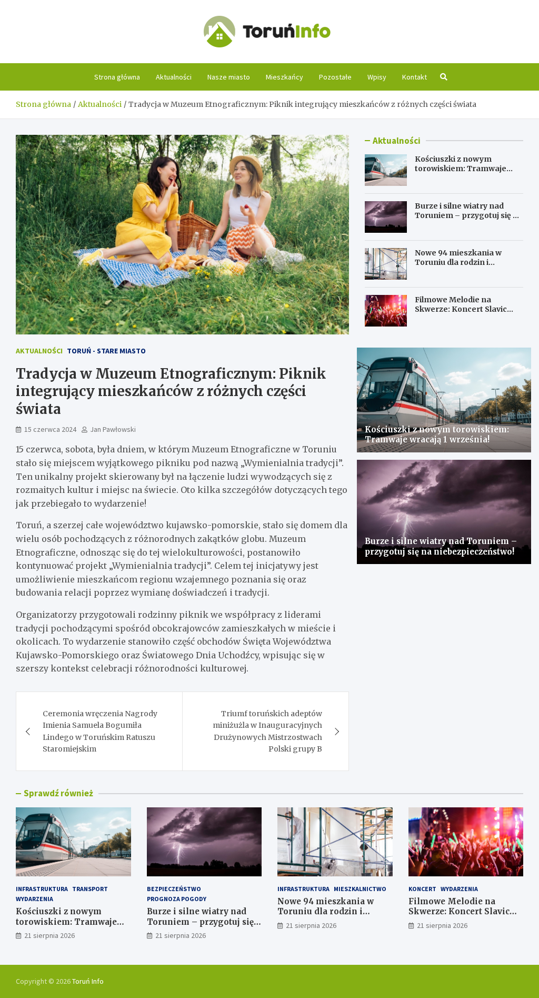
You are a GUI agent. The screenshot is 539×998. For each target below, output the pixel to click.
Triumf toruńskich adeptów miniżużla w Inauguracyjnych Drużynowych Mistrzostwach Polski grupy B (267, 731)
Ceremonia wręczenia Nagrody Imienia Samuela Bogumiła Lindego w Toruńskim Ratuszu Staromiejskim (100, 731)
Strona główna (117, 77)
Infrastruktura (42, 889)
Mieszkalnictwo (360, 889)
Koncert (422, 889)
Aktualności (174, 77)
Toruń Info (88, 981)
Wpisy (376, 77)
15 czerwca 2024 (50, 429)
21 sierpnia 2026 (49, 935)
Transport (90, 889)
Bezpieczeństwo (174, 889)
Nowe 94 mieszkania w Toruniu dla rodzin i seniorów (458, 262)
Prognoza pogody (176, 899)
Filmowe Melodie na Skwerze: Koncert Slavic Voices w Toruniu (461, 309)
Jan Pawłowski (113, 429)
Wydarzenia (34, 899)
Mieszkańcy (284, 77)
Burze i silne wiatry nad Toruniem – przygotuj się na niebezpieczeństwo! (469, 215)
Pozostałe (335, 77)
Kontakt (414, 77)
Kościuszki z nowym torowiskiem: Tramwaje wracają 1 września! (460, 168)
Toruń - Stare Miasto (106, 350)
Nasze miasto (228, 77)
